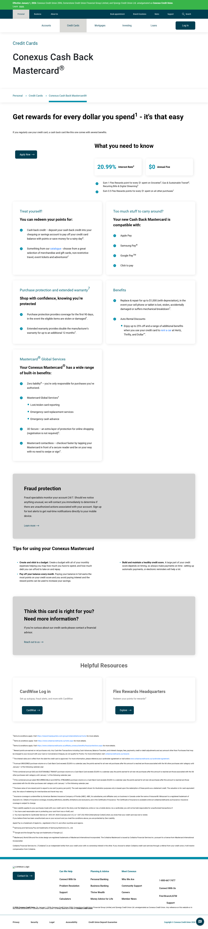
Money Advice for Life (102, 899)
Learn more (29, 525)
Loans (154, 25)
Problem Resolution (69, 886)
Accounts (46, 25)
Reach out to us (32, 642)
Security (34, 922)
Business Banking (100, 886)
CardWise (31, 710)
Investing (127, 25)
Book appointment (117, 14)
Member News (129, 899)
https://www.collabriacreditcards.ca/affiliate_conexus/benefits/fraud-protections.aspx (70, 746)
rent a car (166, 330)
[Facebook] (155, 872)
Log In (185, 25)
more (21, 6)
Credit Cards (73, 25)
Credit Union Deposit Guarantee (103, 922)
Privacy (16, 922)
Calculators (65, 899)
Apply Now (25, 154)
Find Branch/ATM (168, 896)
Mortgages (100, 25)
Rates (157, 14)
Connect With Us (67, 879)
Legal (51, 922)
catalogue (55, 248)
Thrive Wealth (98, 892)
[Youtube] (174, 872)
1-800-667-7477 (167, 880)
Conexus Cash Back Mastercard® (68, 95)
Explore (123, 710)
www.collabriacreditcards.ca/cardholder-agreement (149, 759)
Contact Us (22, 875)
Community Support (132, 886)
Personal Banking (99, 879)
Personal (21, 14)
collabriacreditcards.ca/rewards (117, 754)
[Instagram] (193, 872)
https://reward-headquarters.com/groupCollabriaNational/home (61, 736)
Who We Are (128, 879)
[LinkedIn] (164, 872)
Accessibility (71, 922)
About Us (54, 14)
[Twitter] (183, 872)
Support (171, 14)
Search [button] (188, 14)
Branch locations (139, 14)
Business (37, 14)
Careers (126, 892)
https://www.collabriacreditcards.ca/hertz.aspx (55, 741)
